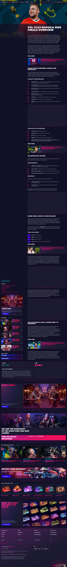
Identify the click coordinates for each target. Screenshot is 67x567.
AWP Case (19, 562)
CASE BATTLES (5, 358)
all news (9, 317)
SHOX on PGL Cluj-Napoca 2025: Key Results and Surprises (51, 148)
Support (58, 2)
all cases (16, 483)
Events (19, 534)
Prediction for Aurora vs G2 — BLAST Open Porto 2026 (16, 333)
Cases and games (43, 2)
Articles (36, 530)
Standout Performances (6, 286)
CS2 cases (4, 355)
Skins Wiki (48, 2)
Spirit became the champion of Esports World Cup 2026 (16, 346)
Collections (53, 530)
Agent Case (36, 562)
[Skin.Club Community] (7, 2)
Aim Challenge (53, 532)
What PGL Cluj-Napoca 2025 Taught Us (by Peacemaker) (53, 248)
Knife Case (3, 562)
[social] (34, 548)
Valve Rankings (37, 534)
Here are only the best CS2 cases (10, 505)
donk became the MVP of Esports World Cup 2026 (16, 340)
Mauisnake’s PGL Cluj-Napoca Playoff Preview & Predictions (53, 344)
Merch (52, 2)
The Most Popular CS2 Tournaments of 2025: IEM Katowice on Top (53, 60)
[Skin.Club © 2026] (8, 546)
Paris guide (6, 308)
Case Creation (53, 534)
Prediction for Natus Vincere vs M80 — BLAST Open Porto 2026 (16, 320)
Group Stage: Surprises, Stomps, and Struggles (9, 285)
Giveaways (20, 532)
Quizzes (3, 532)
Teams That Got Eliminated (6, 287)
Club (32, 2)
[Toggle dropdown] (18, 2)
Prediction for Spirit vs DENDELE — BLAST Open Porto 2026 (16, 327)
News (13, 2)
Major (3, 534)
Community (29, 25)
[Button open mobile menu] (65, 2)
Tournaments (37, 532)
